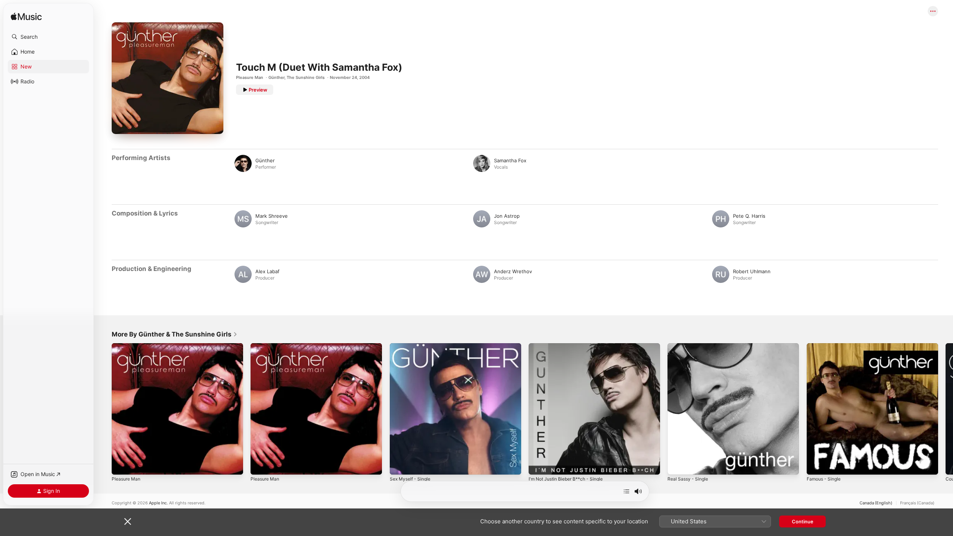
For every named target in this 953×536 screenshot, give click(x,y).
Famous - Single (825, 346)
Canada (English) (876, 503)
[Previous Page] (104, 409)
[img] (26, 17)
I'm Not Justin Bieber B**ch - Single (570, 346)
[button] (48, 37)
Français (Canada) (917, 503)
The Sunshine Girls (306, 77)
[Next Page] (945, 409)
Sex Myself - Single (412, 346)
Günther (276, 77)
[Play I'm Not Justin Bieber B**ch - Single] (538, 465)
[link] (175, 334)
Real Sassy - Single (689, 346)
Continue (802, 521)
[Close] (127, 521)
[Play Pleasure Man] (121, 465)
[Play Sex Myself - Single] (399, 465)
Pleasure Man (249, 77)
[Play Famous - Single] (816, 465)
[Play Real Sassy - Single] (676, 465)
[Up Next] (626, 491)
